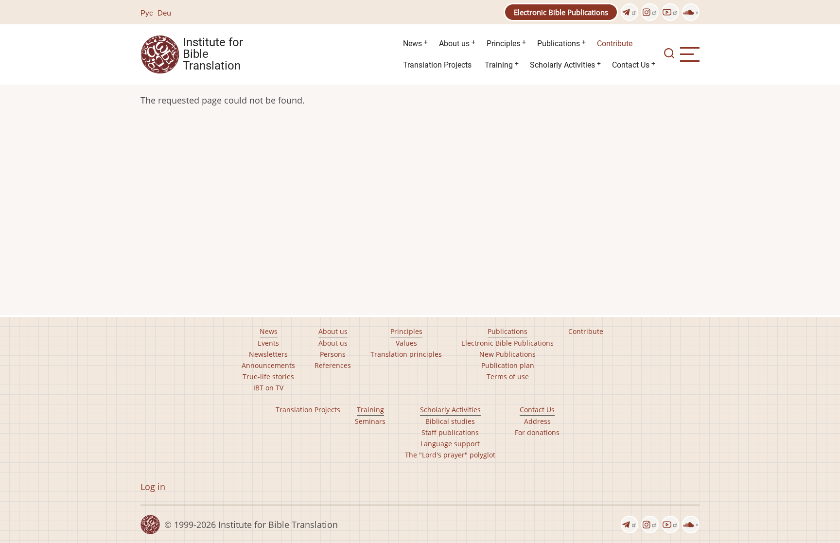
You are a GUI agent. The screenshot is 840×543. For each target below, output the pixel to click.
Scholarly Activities (562, 65)
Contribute (614, 43)
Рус (146, 13)
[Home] (159, 53)
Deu (164, 13)
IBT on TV (268, 387)
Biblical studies (450, 421)
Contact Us (630, 65)
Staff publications (450, 432)
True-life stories (268, 376)
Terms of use (508, 376)
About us (454, 43)
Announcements (268, 365)
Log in (152, 486)
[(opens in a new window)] (629, 12)
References (333, 365)
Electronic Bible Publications (561, 12)
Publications (558, 43)
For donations (537, 432)
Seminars (370, 421)
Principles (503, 43)
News (412, 43)
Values (406, 343)
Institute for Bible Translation (213, 54)
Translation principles (406, 354)
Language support (450, 443)
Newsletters (268, 354)
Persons (333, 354)
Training (499, 65)
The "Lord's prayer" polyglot (450, 454)
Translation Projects (437, 65)
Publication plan (507, 365)
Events (268, 343)
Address (537, 421)
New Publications (507, 354)
